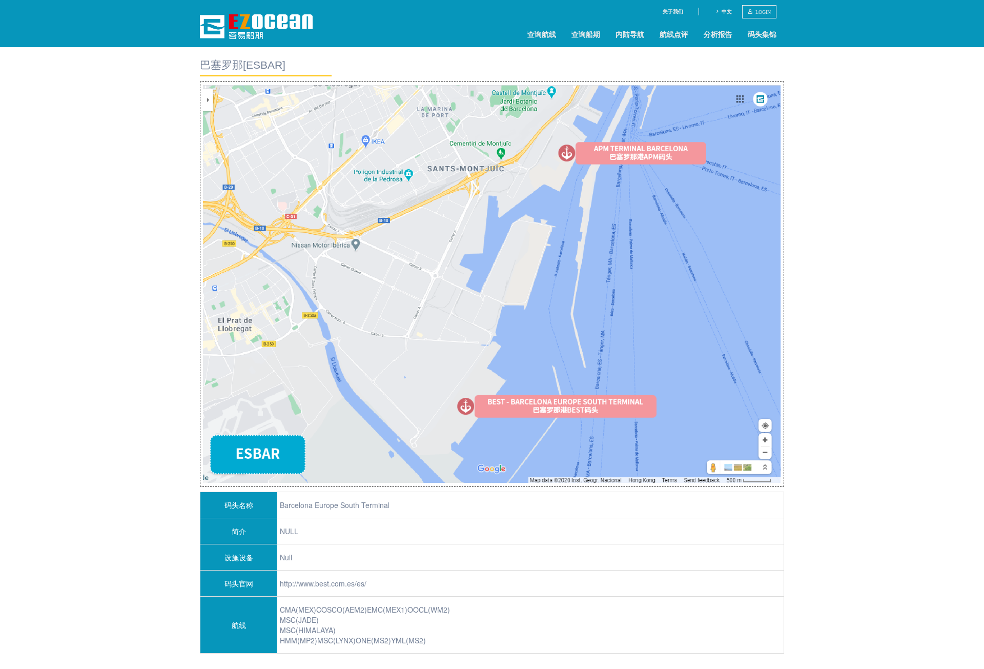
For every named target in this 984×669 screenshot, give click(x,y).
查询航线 (541, 34)
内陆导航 (630, 34)
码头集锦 (762, 34)
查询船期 (585, 34)
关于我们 (673, 11)
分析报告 (718, 34)
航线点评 (674, 34)
